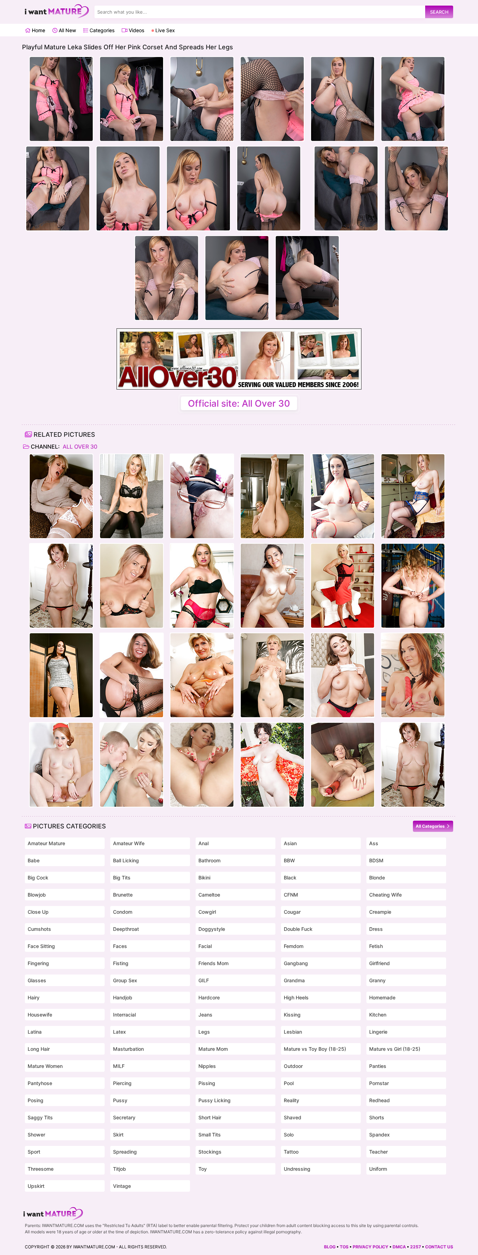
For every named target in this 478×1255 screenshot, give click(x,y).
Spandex (379, 1135)
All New (66, 30)
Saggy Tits (40, 1117)
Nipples (207, 1066)
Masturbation (128, 1049)
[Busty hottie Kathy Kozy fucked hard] (131, 765)
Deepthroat (126, 929)
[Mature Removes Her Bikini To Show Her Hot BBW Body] (342, 496)
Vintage (122, 1186)
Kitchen (377, 1015)
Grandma (294, 980)
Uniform (378, 1169)
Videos (135, 30)
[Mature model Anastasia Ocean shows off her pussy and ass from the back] (342, 675)
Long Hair (39, 1049)
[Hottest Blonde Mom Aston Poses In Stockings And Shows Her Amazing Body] (131, 496)
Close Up (38, 912)
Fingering (38, 963)
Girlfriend (379, 963)
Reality (291, 1100)
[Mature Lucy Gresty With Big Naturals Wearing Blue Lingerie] (412, 496)
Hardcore (209, 997)
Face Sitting (41, 946)
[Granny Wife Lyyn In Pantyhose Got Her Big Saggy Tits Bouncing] (61, 586)
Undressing (297, 1169)
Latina (35, 1032)
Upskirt (36, 1186)
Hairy (34, 997)
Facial (205, 946)
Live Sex (164, 30)
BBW (289, 860)
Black (290, 877)
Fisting (120, 963)
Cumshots (39, 929)
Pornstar (379, 1083)
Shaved (292, 1117)
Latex (119, 1032)
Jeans (205, 1015)
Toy (202, 1169)
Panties (377, 1066)
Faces (120, 946)
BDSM (376, 860)
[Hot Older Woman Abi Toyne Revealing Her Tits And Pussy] (412, 586)
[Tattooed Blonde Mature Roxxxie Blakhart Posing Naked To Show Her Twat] (131, 586)
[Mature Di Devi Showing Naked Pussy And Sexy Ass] (272, 586)
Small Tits (209, 1135)
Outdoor (293, 1066)
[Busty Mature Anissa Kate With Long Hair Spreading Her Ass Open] (61, 675)
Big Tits (122, 877)
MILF (119, 1066)
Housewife (40, 1015)
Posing (35, 1100)
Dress (376, 929)
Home (37, 30)
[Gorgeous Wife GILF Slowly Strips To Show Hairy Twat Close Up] (201, 675)
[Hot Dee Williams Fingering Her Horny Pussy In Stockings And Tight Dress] (61, 496)
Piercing (122, 1083)
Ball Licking (126, 860)
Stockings (210, 1152)
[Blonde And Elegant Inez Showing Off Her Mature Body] (342, 586)
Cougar (292, 912)
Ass (373, 843)
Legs (204, 1032)
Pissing (206, 1083)
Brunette (123, 895)
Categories (101, 30)
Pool (289, 1083)
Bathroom (209, 860)
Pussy (120, 1100)
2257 (415, 1246)
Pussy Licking (214, 1100)
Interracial (124, 1015)
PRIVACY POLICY (370, 1246)
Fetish (376, 946)
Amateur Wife (129, 843)
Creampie (380, 912)
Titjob (119, 1169)
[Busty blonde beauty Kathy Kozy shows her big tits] (201, 765)
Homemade (382, 997)
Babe (34, 860)
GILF (203, 980)
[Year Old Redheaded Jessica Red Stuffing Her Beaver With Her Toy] (412, 675)
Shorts (376, 1117)
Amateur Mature (46, 843)
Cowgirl (207, 912)
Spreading (125, 1152)
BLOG (330, 1246)
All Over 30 (79, 446)
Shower (36, 1135)
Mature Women (45, 1066)
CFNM (291, 895)
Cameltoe (209, 895)
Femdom (293, 946)
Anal (203, 843)
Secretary (124, 1117)
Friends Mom (213, 963)
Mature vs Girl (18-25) (394, 1049)
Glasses (37, 980)
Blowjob (37, 895)
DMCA (399, 1246)
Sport (34, 1152)
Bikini (204, 877)
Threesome (41, 1169)
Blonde (377, 877)
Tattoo (291, 1152)
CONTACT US (439, 1246)
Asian (290, 843)
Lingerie (378, 1032)
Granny (377, 980)
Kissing (292, 1015)
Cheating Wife (385, 895)
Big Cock (38, 877)
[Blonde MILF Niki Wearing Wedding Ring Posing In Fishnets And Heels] (131, 675)
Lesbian (293, 1032)
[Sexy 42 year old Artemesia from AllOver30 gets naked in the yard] (272, 765)
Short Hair (209, 1117)
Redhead (379, 1100)
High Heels (296, 997)
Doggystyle (211, 929)
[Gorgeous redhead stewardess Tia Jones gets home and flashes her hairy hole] (61, 765)
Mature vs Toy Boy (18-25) (315, 1049)
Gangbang (296, 963)
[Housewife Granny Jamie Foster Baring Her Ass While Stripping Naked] (272, 675)
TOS (344, 1246)
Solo (289, 1135)
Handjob (122, 997)
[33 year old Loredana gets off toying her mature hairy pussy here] (342, 765)
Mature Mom (213, 1049)
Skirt (118, 1135)
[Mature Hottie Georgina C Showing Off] (201, 496)
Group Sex (125, 980)
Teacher (378, 1152)
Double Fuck (298, 929)
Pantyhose (40, 1083)
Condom (122, 912)
